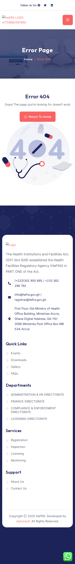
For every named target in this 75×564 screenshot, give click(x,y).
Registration (19, 440)
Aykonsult (23, 521)
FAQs (14, 373)
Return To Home (40, 117)
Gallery (16, 367)
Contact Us (19, 488)
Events (15, 353)
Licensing (17, 453)
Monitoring (18, 460)
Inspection (18, 447)
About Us (17, 481)
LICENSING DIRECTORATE (29, 419)
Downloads (18, 360)
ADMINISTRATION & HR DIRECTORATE (37, 394)
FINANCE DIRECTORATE (28, 401)
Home (28, 59)
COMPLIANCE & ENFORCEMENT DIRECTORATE (33, 410)
